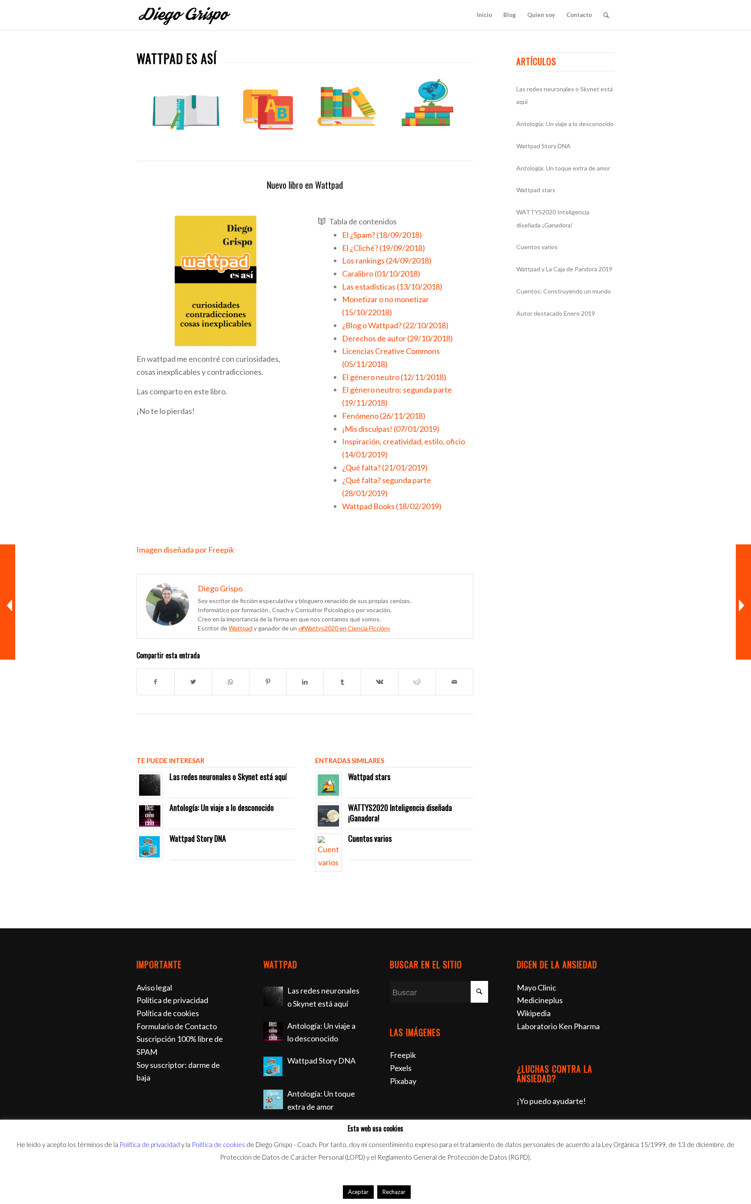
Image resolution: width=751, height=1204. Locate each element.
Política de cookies (167, 1013)
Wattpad (241, 628)
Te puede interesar (170, 760)
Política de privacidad (172, 1000)
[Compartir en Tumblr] (342, 682)
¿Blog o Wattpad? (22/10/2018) (395, 325)
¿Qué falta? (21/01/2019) (385, 467)
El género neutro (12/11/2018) (394, 377)
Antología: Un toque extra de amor (563, 168)
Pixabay (403, 1081)
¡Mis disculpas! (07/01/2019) (390, 429)
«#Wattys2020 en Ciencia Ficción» (344, 628)
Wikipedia (534, 1013)
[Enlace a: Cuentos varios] (328, 852)
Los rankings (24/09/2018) (387, 260)
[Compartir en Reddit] (417, 682)
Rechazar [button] (393, 1191)
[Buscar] (606, 15)
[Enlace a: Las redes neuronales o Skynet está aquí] (149, 785)
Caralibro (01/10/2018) (381, 273)
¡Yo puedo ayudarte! (551, 1101)
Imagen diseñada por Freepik (185, 549)
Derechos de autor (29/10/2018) (397, 338)
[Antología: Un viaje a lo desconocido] (273, 1031)
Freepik (403, 1055)
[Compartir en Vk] (379, 682)
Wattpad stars (369, 776)
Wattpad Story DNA (197, 838)
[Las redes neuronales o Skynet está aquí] (273, 996)
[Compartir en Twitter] (193, 682)
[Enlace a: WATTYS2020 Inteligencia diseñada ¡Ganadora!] (328, 816)
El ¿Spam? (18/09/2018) (382, 235)
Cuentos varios (370, 838)
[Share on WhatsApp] (230, 682)
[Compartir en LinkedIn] (305, 682)
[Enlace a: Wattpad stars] (328, 785)
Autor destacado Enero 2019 (555, 313)
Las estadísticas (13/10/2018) (392, 286)
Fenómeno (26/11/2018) (383, 415)
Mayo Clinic (536, 987)
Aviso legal (154, 987)
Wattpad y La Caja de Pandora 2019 (564, 269)
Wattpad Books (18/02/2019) (392, 506)
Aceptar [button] (358, 1191)
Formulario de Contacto (176, 1026)
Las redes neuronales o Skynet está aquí (228, 776)
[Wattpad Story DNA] (273, 1066)
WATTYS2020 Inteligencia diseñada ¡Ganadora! (400, 812)
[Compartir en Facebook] (155, 682)
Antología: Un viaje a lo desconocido (221, 807)
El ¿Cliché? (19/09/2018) (383, 248)
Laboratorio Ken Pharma (558, 1026)
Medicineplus (540, 1000)
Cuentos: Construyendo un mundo (563, 291)
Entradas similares (349, 760)
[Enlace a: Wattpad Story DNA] (149, 846)
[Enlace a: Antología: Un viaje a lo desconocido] (149, 816)
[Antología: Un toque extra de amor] (273, 1099)
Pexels (401, 1068)
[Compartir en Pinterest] (267, 682)
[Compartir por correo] (454, 682)
